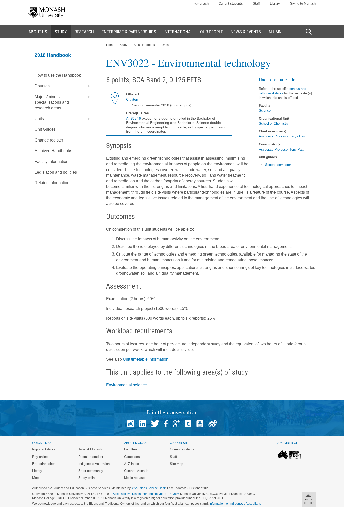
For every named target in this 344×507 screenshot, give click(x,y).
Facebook (166, 423)
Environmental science (126, 385)
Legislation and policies (56, 172)
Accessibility (121, 494)
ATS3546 (133, 118)
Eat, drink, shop (43, 464)
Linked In (142, 423)
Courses (42, 86)
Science (265, 110)
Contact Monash (136, 471)
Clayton (132, 99)
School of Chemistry (274, 123)
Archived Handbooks (53, 151)
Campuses (132, 457)
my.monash (200, 3)
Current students (231, 3)
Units (39, 119)
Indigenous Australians (94, 464)
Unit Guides (45, 129)
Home (110, 45)
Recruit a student (90, 457)
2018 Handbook (53, 55)
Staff (256, 3)
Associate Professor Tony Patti (281, 149)
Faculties (130, 449)
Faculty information (51, 161)
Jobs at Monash (90, 449)
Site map (176, 464)
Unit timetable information (145, 359)
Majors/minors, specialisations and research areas (52, 102)
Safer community (90, 471)
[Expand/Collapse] (87, 86)
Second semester (278, 165)
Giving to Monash (303, 3)
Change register (49, 140)
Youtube (199, 423)
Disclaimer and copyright (149, 494)
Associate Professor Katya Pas (282, 136)
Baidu (212, 423)
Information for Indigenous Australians (235, 503)
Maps (36, 478)
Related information (52, 183)
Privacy (174, 494)
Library (275, 3)
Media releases (135, 478)
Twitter (155, 423)
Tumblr (188, 423)
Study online (87, 478)
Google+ (176, 423)
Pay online (40, 457)
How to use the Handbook (58, 75)
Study (123, 45)
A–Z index (131, 464)
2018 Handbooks (144, 45)
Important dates (43, 449)
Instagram (130, 423)
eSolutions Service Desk (149, 488)
